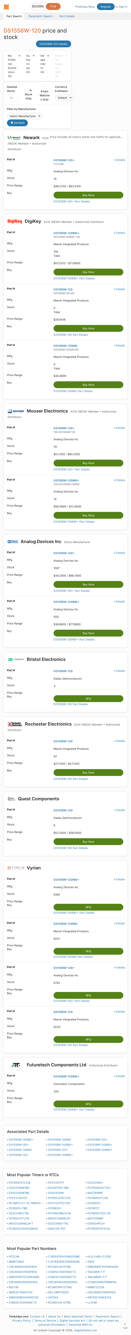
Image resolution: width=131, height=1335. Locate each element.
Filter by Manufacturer (21, 109)
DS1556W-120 (63, 289)
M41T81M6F (95, 1193)
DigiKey (64, 221)
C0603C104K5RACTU (62, 1277)
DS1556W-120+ (64, 160)
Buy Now (88, 195)
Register (105, 6)
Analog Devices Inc (55, 541)
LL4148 (92, 1302)
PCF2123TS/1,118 (59, 1203)
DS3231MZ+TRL (19, 1213)
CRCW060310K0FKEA (23, 1266)
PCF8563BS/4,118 (59, 1213)
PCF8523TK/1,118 (59, 1198)
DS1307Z (93, 1208)
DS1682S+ (55, 1208)
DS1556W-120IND (65, 345)
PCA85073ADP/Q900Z (23, 1228)
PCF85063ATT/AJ (99, 1187)
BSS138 (13, 1287)
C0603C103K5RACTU (23, 1302)
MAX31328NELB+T (21, 1223)
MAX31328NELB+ (59, 1218)
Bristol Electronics (46, 659)
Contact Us (37, 1316)
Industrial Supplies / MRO (59, 66)
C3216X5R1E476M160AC (64, 1261)
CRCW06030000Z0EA (23, 1282)
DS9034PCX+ (96, 1223)
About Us (54, 1316)
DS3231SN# (56, 1193)
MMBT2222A (96, 1287)
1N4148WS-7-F (97, 1277)
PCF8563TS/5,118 (99, 1213)
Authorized (28, 64)
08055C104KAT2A (21, 1292)
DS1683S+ (94, 1203)
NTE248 (14, 1256)
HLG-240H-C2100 (99, 1256)
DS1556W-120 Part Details (71, 334)
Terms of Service (45, 1320)
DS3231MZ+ (95, 1182)
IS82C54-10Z (56, 1228)
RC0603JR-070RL (59, 1302)
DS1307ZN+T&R (58, 1187)
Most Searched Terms (78, 1316)
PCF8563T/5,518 (19, 1182)
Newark (28, 143)
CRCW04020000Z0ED (62, 1282)
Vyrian (34, 867)
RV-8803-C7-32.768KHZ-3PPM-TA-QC (26, 1203)
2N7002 (53, 1297)
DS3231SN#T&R (19, 1187)
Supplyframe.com (85, 1330)
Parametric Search (107, 1316)
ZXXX (91, 1261)
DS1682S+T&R (18, 1208)
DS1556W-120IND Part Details (73, 391)
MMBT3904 (16, 1261)
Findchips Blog (84, 6)
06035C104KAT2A (99, 1297)
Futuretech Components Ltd (72, 1064)
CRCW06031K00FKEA (102, 1292)
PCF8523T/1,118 (19, 1218)
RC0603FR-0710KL (60, 1287)
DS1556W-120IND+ (66, 233)
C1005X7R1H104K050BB (63, 1256)
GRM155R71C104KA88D (24, 1277)
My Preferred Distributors (12, 66)
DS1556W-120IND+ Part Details (74, 278)
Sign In (123, 6)
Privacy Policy (21, 1320)
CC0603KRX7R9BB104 (102, 1282)
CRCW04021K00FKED (23, 1272)
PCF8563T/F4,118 (99, 1228)
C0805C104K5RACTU (62, 1272)
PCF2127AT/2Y (18, 1198)
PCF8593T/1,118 (98, 1198)
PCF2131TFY (56, 1182)
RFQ (88, 698)
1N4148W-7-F (96, 1272)
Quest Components (38, 798)
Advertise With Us (80, 1324)
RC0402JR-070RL (59, 1266)
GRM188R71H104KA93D (103, 1266)
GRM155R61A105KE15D (24, 1297)
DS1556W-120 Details (54, 44)
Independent (42, 64)
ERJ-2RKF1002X (58, 1292)
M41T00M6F (96, 1218)
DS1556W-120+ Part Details (72, 201)
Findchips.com (6, 7)
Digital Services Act (72, 1320)
